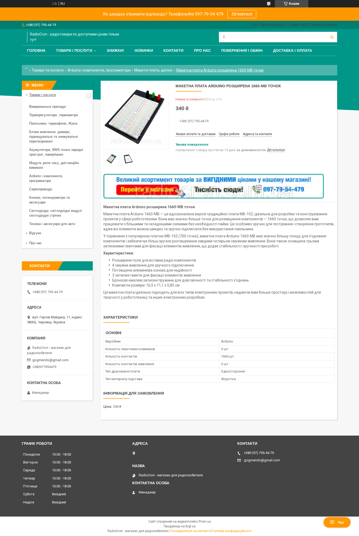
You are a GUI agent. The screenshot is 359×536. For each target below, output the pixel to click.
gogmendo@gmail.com (50, 360)
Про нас (202, 50)
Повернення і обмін (242, 50)
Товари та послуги (48, 70)
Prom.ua (205, 521)
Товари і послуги (74, 50)
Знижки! (115, 50)
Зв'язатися (242, 14)
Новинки (144, 50)
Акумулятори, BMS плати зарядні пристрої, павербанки (56, 152)
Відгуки (35, 233)
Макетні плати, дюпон (153, 70)
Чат (341, 522)
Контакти (173, 50)
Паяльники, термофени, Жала (53, 123)
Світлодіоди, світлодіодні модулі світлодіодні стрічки (55, 213)
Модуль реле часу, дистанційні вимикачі (54, 165)
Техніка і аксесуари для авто (52, 224)
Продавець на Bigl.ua (180, 526)
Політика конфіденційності (231, 531)
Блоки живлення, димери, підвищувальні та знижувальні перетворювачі (53, 136)
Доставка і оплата (292, 50)
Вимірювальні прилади (47, 107)
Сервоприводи (40, 189)
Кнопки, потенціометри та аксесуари (49, 200)
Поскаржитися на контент (189, 531)
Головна (36, 50)
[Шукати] (332, 37)
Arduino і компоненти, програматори (99, 70)
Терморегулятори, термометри (53, 115)
